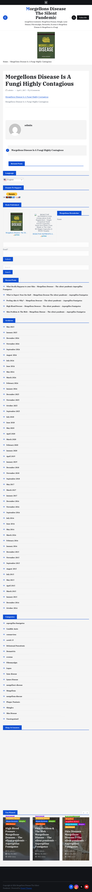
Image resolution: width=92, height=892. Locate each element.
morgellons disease (14, 696)
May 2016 (10, 529)
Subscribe (83, 17)
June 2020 (10, 423)
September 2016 (13, 512)
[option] (16, 839)
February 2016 (12, 541)
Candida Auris (12, 629)
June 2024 (10, 366)
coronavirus (11, 634)
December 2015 (12, 552)
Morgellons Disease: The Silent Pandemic (16, 233)
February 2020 (12, 445)
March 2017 (11, 490)
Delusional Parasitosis (15, 646)
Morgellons (11, 691)
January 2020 (11, 451)
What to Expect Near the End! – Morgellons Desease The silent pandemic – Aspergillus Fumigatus (47, 295)
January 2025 (11, 332)
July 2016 (10, 518)
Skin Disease (11, 713)
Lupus (8, 668)
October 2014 (11, 608)
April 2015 (10, 586)
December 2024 (12, 338)
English (10, 180)
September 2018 (13, 479)
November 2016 (12, 507)
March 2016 (11, 535)
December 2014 (12, 603)
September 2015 (13, 563)
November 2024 (12, 344)
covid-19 (9, 640)
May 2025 (10, 327)
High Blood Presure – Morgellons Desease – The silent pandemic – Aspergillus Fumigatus (43, 306)
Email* (5, 249)
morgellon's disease (14, 685)
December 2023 (12, 394)
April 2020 (10, 434)
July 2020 (10, 417)
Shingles (9, 708)
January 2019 (11, 462)
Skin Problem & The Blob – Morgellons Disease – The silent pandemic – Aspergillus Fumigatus (45, 312)
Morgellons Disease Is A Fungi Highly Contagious (31, 61)
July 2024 (10, 361)
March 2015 (11, 591)
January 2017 (11, 496)
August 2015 (11, 569)
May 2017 (10, 484)
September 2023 (13, 411)
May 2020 (10, 428)
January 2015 (11, 597)
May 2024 (10, 372)
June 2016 (10, 524)
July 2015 (10, 574)
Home (5, 61)
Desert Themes (26, 888)
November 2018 (12, 473)
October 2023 (11, 406)
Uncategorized (12, 719)
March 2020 (11, 439)
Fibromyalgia (11, 663)
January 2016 (11, 546)
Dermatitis (10, 651)
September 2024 (13, 349)
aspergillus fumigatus (15, 623)
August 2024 (11, 355)
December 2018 (12, 467)
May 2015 (10, 580)
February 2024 (12, 383)
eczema (9, 657)
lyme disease (11, 674)
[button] (84, 813)
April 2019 (10, 456)
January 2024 (11, 389)
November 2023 (12, 400)
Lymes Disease (12, 679)
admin (10, 90)
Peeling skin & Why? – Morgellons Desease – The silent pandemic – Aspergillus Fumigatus (44, 300)
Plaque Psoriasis (13, 702)
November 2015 (12, 557)
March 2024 (11, 377)
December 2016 (12, 501)
